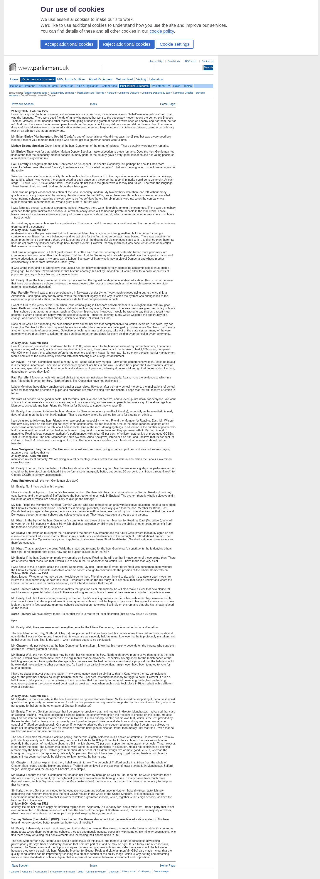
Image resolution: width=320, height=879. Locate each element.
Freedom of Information (62, 871)
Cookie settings (174, 44)
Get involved (124, 79)
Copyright (114, 871)
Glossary (27, 871)
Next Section (20, 865)
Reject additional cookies (126, 44)
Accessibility (156, 61)
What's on (67, 85)
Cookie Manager (161, 871)
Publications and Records (90, 92)
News (176, 85)
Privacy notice (128, 871)
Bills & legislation (87, 85)
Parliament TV (161, 85)
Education (156, 79)
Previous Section (23, 104)
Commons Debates (128, 92)
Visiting (141, 79)
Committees (109, 85)
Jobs (80, 871)
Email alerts (174, 61)
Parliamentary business (38, 79)
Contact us (207, 61)
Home (14, 79)
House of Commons (22, 85)
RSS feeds (191, 61)
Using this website (96, 871)
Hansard (111, 92)
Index (93, 104)
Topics (188, 85)
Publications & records (134, 85)
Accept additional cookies (69, 44)
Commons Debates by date (155, 92)
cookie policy (162, 31)
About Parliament (101, 79)
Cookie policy (144, 871)
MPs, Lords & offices (71, 79)
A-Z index (14, 871)
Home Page (167, 104)
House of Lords (48, 85)
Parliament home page (35, 92)
